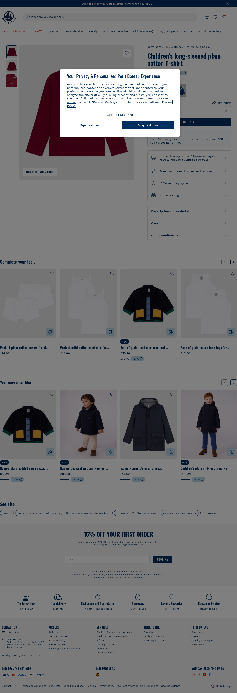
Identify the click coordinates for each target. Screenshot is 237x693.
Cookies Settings (120, 115)
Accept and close (148, 125)
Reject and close (90, 125)
